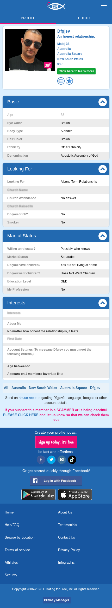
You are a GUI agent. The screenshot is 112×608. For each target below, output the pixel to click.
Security (11, 575)
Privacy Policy (69, 550)
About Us (65, 512)
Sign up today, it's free (56, 442)
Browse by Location (19, 537)
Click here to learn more (76, 71)
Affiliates (11, 562)
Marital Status (21, 235)
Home (9, 512)
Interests (16, 302)
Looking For (19, 169)
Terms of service (17, 550)
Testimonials (67, 525)
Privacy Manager (56, 600)
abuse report (29, 398)
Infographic (66, 562)
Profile (28, 18)
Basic (13, 101)
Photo (84, 18)
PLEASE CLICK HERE (21, 415)
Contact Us (66, 537)
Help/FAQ (12, 525)
